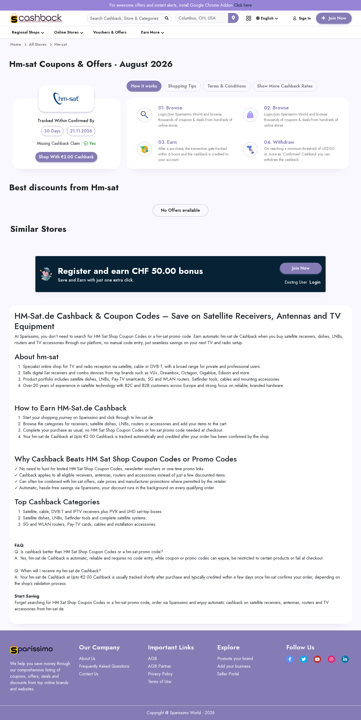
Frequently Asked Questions (104, 666)
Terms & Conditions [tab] (226, 86)
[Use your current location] (233, 18)
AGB (152, 659)
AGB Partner (159, 666)
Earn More (150, 32)
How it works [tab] (144, 86)
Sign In (305, 18)
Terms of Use (159, 682)
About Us (87, 659)
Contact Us (88, 674)
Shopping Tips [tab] (182, 86)
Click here (243, 5)
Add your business (234, 666)
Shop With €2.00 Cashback (66, 157)
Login (315, 282)
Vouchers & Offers (110, 32)
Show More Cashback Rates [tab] (285, 86)
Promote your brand (235, 659)
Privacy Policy (160, 674)
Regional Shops (26, 32)
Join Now (300, 268)
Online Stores (66, 32)
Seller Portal (228, 674)
